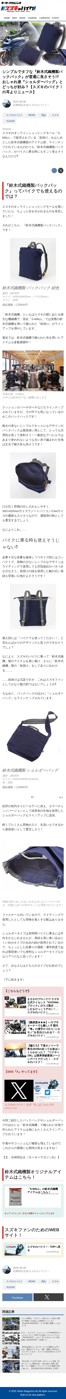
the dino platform (36, 1394)
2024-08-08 (19, 101)
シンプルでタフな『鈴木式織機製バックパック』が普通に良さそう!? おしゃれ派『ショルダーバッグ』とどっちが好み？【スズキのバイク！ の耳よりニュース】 (32, 82)
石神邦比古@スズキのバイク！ (31, 105)
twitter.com (10, 1108)
